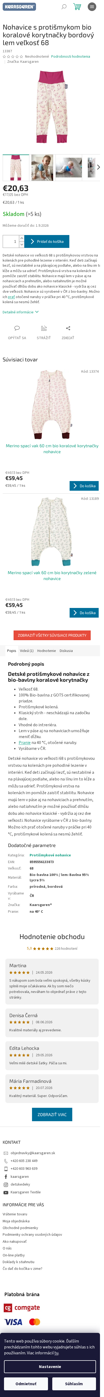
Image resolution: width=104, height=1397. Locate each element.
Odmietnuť (25, 1384)
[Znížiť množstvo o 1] (21, 244)
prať (11, 297)
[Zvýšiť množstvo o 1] (21, 238)
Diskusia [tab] (66, 651)
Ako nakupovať (15, 1241)
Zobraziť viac (52, 1114)
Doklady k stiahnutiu (18, 1262)
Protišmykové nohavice (50, 855)
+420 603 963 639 (24, 1168)
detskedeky (20, 1184)
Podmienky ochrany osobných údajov (32, 1234)
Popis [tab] (11, 651)
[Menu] (92, 6)
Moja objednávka (16, 1221)
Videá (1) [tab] (27, 651)
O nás (7, 1248)
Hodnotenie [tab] (46, 651)
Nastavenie (50, 1367)
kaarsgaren (20, 1176)
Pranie (25, 743)
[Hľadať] (64, 6)
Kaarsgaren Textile (26, 1192)
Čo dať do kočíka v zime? (22, 1268)
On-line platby (14, 1255)
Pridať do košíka (50, 241)
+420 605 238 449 (24, 1161)
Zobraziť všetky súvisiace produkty (52, 635)
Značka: (23, 61)
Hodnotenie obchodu (52, 936)
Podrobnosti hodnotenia (70, 56)
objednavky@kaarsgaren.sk (33, 1153)
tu (56, 1353)
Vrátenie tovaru (15, 1214)
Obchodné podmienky (20, 1228)
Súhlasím (74, 1384)
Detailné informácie (18, 312)
